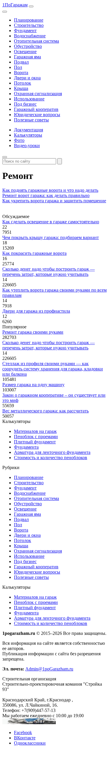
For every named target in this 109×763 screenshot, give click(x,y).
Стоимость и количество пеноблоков (50, 457)
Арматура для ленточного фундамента (52, 452)
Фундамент (25, 30)
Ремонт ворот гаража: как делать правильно (46, 195)
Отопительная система (36, 41)
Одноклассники (30, 743)
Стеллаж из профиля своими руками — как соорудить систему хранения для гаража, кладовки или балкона (52, 369)
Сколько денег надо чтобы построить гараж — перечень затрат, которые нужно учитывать (48, 271)
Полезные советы (31, 119)
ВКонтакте (24, 737)
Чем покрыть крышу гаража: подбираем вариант (50, 237)
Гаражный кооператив (36, 109)
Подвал (21, 62)
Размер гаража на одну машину (33, 384)
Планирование (28, 20)
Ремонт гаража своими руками (32, 332)
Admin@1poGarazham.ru (49, 668)
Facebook (23, 732)
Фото (19, 140)
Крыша (21, 88)
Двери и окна (27, 77)
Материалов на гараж (35, 431)
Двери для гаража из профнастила (36, 311)
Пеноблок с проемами (36, 436)
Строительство (29, 25)
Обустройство (28, 46)
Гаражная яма (27, 56)
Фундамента (26, 447)
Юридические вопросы (37, 114)
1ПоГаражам (15, 4)
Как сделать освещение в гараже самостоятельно (50, 221)
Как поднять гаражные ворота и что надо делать (50, 190)
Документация (28, 129)
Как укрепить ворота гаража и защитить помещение (54, 200)
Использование (29, 98)
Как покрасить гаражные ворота (34, 253)
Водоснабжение (30, 35)
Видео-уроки (27, 145)
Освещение (25, 51)
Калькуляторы (28, 135)
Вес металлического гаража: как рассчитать (45, 410)
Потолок (22, 83)
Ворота (21, 72)
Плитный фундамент (35, 441)
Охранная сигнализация (38, 93)
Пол (18, 67)
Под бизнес (25, 104)
